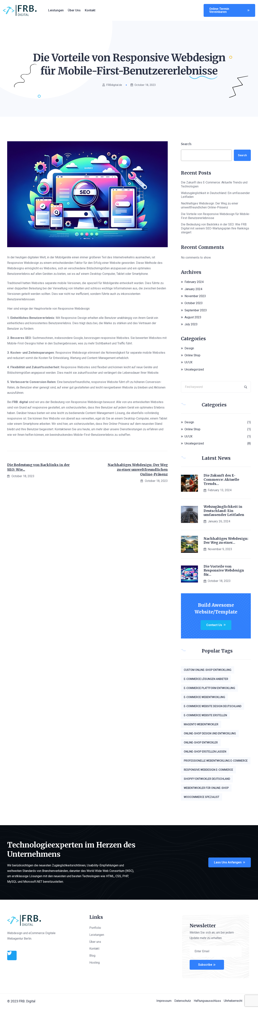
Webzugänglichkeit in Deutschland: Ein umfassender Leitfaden (215, 195)
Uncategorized (194, 369)
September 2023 (196, 310)
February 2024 (194, 282)
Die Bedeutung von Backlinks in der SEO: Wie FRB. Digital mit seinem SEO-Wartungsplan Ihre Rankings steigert (215, 228)
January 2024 (193, 289)
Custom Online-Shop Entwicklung (207, 669)
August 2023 (193, 317)
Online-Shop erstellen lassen (205, 751)
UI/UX (188, 362)
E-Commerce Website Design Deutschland (212, 706)
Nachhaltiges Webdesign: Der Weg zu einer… (226, 541)
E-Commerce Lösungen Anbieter (206, 678)
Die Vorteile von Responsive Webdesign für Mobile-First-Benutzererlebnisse (215, 216)
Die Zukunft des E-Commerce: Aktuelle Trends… (221, 479)
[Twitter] (12, 955)
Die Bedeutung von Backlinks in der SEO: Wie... (38, 467)
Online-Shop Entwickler (201, 742)
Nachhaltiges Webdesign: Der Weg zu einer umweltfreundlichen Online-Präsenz (138, 469)
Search (186, 144)
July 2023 (191, 324)
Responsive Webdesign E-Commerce (208, 769)
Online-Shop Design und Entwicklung (210, 733)
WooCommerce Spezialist (201, 797)
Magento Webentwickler (201, 724)
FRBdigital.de (114, 85)
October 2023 (194, 303)
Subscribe (205, 964)
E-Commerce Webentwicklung (204, 697)
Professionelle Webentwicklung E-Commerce (216, 760)
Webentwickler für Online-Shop (206, 787)
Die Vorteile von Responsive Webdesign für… (224, 570)
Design (189, 348)
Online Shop (192, 355)
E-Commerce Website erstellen (205, 715)
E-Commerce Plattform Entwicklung (209, 688)
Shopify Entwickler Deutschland (207, 778)
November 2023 (195, 296)
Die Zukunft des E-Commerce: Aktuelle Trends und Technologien (214, 184)
